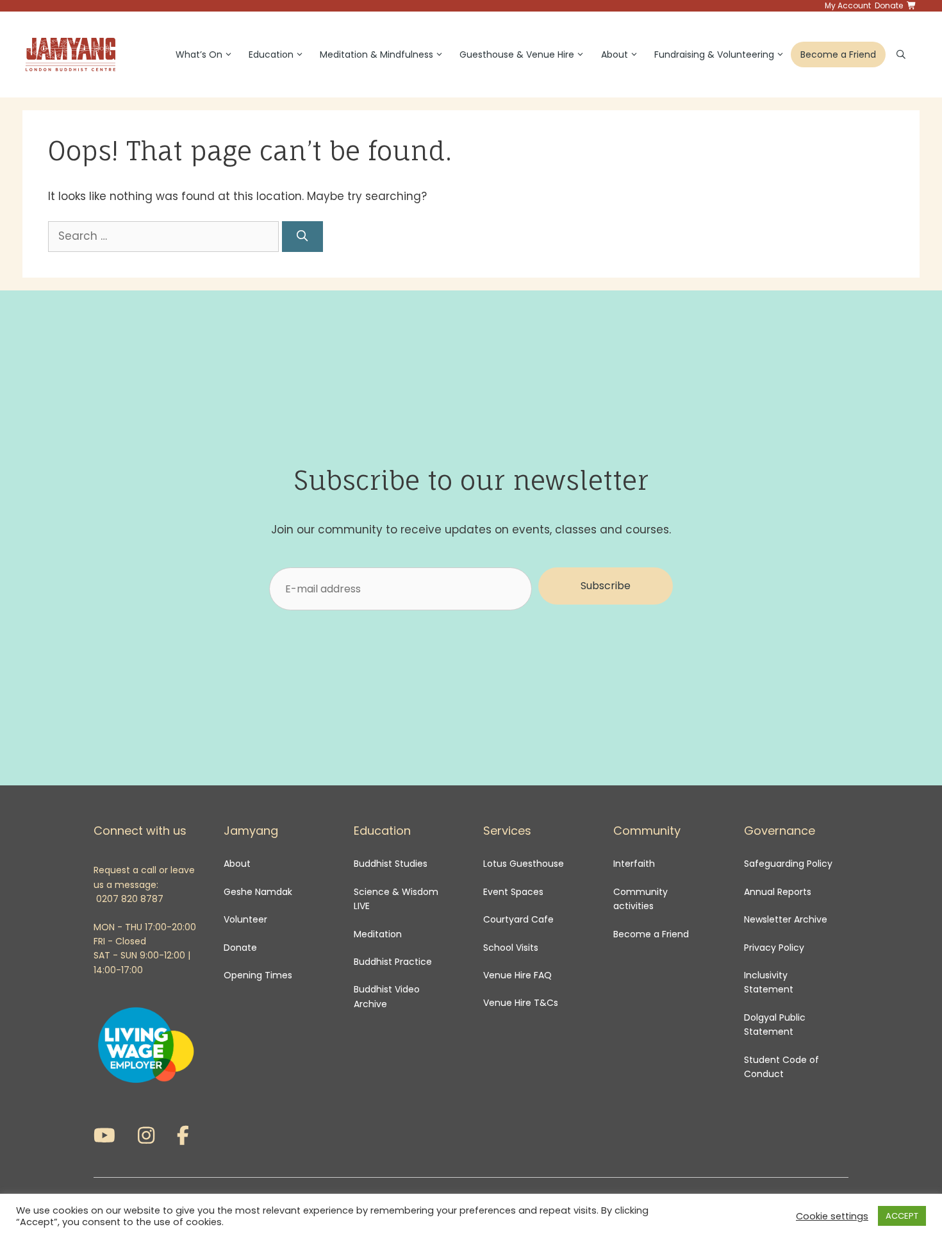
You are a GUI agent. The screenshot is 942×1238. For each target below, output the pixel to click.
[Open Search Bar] (901, 54)
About (614, 54)
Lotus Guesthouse (523, 863)
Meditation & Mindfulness (376, 54)
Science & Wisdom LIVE (396, 898)
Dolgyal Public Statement (775, 1024)
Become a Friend (838, 54)
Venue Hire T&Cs (520, 1002)
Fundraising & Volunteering (714, 54)
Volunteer (245, 919)
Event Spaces (513, 891)
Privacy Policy (775, 947)
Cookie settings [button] (832, 1216)
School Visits (510, 947)
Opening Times (258, 975)
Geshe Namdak (258, 891)
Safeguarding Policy (788, 863)
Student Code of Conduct (781, 1066)
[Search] (302, 236)
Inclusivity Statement (768, 982)
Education (271, 54)
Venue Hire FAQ (517, 975)
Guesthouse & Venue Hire (516, 54)
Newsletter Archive (785, 919)
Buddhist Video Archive (387, 996)
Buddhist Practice (393, 961)
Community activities (640, 898)
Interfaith (634, 863)
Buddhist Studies (390, 863)
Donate (240, 947)
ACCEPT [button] (902, 1216)
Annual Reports (777, 891)
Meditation (378, 934)
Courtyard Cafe (518, 919)
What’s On (199, 54)
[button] (605, 586)
